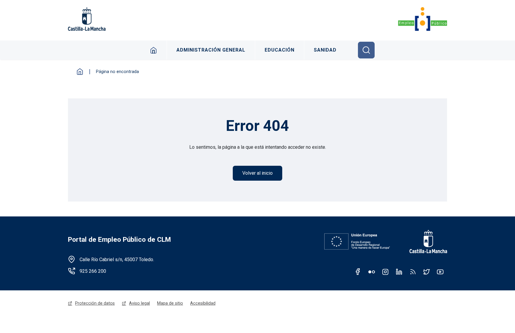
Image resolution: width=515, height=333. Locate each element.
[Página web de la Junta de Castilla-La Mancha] (87, 19)
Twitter (426, 271)
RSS (413, 271)
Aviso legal (139, 303)
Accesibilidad (202, 303)
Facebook (358, 271)
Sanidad (325, 50)
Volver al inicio (257, 173)
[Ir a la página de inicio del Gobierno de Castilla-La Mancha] (424, 241)
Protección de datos (95, 303)
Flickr (372, 271)
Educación (279, 50)
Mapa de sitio (170, 303)
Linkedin (399, 271)
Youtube (440, 271)
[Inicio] (422, 19)
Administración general (210, 50)
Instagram (385, 271)
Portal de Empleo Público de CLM (119, 240)
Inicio (153, 50)
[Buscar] (366, 50)
